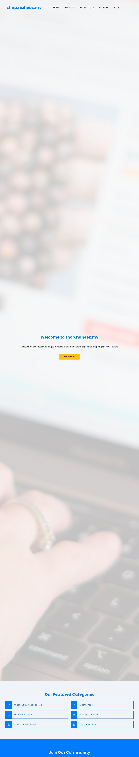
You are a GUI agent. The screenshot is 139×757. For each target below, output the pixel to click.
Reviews (103, 7)
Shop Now (69, 356)
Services (70, 7)
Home (56, 7)
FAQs (116, 7)
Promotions (87, 7)
